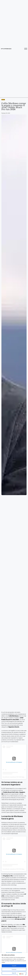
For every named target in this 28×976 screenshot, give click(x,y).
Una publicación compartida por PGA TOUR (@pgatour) (15, 777)
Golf (3, 99)
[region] (14, 964)
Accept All (14, 965)
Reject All (14, 973)
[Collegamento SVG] (6, 48)
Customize (14, 969)
